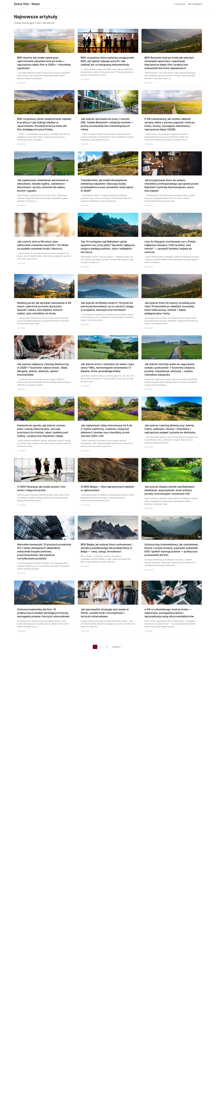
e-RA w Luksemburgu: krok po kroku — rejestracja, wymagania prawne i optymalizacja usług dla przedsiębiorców (169, 613)
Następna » (116, 647)
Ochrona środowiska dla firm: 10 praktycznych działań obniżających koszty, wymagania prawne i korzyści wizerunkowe (43, 613)
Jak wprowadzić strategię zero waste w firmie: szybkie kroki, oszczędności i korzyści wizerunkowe (105, 613)
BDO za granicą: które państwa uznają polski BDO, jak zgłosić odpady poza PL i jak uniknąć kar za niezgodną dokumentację (107, 61)
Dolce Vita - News (27, 4)
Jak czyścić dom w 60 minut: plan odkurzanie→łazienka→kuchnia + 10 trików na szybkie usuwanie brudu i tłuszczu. (42, 245)
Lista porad (179, 4)
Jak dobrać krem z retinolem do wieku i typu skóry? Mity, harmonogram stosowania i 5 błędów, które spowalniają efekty (107, 368)
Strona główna (195, 4)
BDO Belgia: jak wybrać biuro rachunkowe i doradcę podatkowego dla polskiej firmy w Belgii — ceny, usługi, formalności (106, 548)
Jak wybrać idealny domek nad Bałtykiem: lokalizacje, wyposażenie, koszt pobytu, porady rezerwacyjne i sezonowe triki (169, 490)
